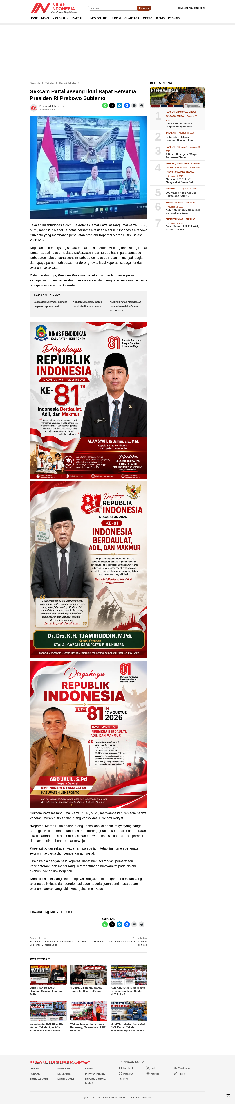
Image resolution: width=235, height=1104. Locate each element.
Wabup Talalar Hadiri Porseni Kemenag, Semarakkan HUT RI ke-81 (88, 1027)
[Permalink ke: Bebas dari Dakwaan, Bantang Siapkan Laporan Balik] (48, 975)
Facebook (128, 1068)
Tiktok (181, 1073)
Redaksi (35, 1074)
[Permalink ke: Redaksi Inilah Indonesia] (33, 107)
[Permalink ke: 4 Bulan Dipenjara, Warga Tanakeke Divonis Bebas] (88, 975)
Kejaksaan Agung (177, 168)
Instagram (128, 1073)
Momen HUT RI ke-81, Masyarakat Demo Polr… (181, 181)
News (193, 112)
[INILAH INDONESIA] (55, 8)
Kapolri (170, 112)
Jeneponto (182, 164)
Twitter (154, 1068)
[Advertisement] (117, 50)
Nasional (182, 112)
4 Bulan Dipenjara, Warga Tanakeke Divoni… (181, 156)
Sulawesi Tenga (175, 116)
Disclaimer (64, 1074)
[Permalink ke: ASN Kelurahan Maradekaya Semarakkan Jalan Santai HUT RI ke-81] (129, 975)
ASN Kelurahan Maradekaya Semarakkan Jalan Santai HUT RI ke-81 (125, 306)
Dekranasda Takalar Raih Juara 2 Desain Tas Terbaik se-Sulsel (120, 941)
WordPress (184, 1068)
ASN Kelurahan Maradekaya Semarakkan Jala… (183, 211)
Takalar (171, 133)
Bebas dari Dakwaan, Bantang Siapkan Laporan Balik (46, 991)
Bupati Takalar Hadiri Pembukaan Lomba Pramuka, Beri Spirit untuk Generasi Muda (58, 941)
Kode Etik (63, 1068)
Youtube (155, 1073)
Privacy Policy (95, 1074)
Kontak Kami (65, 1079)
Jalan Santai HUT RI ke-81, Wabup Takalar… (182, 228)
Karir (89, 1068)
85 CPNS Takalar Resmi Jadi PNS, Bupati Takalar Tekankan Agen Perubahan (128, 1027)
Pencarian (144, 8)
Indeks (34, 1068)
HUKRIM (170, 164)
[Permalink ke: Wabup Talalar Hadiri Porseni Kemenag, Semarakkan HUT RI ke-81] (88, 1011)
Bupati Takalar (174, 203)
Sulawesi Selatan (185, 172)
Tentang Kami (39, 1079)
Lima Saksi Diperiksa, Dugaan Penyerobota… (180, 125)
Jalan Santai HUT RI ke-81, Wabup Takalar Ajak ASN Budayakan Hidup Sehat (46, 1027)
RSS (125, 1079)
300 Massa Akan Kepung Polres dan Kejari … (181, 194)
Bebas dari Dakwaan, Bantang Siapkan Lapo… (181, 139)
